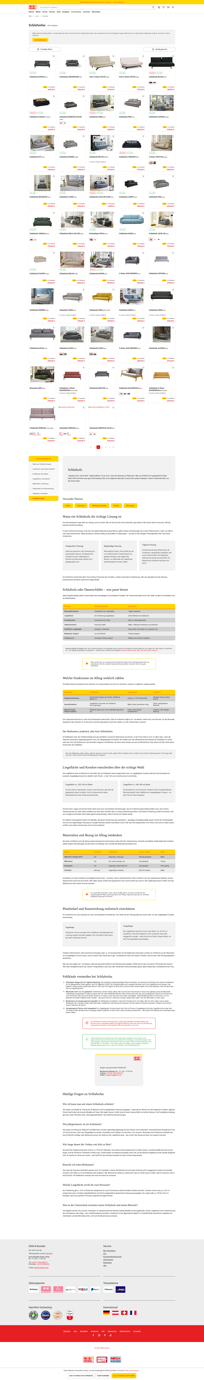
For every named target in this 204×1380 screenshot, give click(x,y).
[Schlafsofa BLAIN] (161, 63)
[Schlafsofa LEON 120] (161, 220)
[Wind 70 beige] (154, 82)
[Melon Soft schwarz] (154, 162)
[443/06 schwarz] (158, 239)
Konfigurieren (103, 1376)
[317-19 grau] (65, 354)
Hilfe (104, 1266)
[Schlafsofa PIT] (42, 143)
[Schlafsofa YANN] (72, 183)
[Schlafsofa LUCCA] (42, 334)
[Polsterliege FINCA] (102, 220)
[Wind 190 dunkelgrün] (150, 82)
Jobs (75, 1331)
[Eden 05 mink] (35, 239)
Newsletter (84, 1331)
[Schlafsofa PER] (131, 103)
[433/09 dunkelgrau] (91, 239)
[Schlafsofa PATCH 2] (102, 143)
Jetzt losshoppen (118, 2)
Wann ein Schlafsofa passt (42, 464)
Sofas (68, 506)
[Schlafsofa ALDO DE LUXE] (102, 183)
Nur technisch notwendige (81, 1376)
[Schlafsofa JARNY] (131, 183)
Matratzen (130, 506)
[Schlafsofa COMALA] (42, 220)
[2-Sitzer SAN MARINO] (131, 260)
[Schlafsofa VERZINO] (131, 143)
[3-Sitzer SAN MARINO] (131, 334)
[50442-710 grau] (65, 122)
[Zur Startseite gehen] (33, 7)
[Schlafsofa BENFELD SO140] (72, 103)
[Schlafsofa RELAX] (72, 260)
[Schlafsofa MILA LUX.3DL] (72, 220)
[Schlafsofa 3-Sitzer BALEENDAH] (72, 374)
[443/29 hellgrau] (154, 239)
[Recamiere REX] (42, 374)
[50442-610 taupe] (61, 122)
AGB (103, 1331)
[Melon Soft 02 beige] (150, 162)
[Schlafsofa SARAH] (42, 103)
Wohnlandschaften (99, 506)
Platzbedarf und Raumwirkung (43, 488)
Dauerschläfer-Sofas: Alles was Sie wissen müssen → (140, 650)
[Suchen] (153, 7)
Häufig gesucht (161, 49)
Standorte (49, 1253)
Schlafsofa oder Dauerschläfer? (44, 469)
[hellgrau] (121, 394)
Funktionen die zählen (40, 474)
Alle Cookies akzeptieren (124, 1376)
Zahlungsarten (108, 1260)
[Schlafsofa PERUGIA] (42, 414)
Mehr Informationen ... (132, 1370)
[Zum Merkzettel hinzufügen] (53, 56)
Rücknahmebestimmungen (112, 1257)
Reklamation (107, 1263)
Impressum (94, 1331)
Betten (116, 506)
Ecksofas (81, 506)
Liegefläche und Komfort (41, 479)
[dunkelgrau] (61, 354)
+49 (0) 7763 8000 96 (115, 1073)
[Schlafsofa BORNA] (72, 143)
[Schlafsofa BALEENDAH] (131, 374)
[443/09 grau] (150, 239)
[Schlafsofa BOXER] (102, 260)
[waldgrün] (39, 434)
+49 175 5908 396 (43, 1264)
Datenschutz (112, 1331)
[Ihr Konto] (159, 7)
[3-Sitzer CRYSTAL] (161, 143)
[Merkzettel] (163, 7)
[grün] (128, 394)
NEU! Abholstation (109, 1251)
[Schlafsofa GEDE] (72, 296)
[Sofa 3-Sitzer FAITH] (102, 63)
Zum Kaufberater (40, 40)
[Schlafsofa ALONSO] (161, 334)
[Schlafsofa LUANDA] (161, 103)
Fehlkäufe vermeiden (40, 493)
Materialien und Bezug (40, 484)
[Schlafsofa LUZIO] (72, 334)
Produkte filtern (46, 49)
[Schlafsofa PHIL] (161, 183)
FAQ (104, 1254)
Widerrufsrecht (125, 1331)
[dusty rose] (31, 434)
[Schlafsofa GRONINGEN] (72, 63)
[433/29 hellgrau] (95, 239)
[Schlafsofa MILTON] (102, 374)
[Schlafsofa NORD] (131, 220)
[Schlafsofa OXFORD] (161, 260)
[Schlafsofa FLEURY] (42, 260)
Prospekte (137, 1331)
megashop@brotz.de (113, 1075)
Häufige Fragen (38, 498)
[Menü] (173, 7)
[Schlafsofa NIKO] (102, 103)
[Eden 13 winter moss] (31, 239)
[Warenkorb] (168, 7)
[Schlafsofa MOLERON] (42, 183)
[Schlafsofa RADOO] (42, 63)
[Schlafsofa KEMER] (42, 296)
